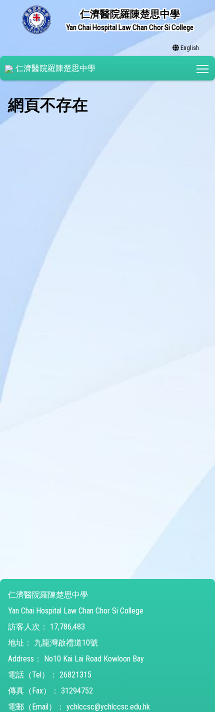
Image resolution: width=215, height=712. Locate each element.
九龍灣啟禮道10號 (66, 643)
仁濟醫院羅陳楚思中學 (56, 68)
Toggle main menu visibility (203, 68)
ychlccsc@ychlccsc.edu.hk (108, 707)
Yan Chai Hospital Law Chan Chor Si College (76, 611)
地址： (20, 643)
